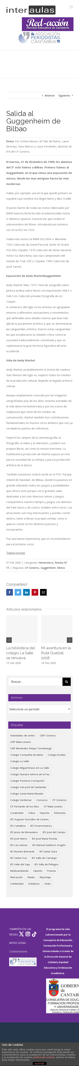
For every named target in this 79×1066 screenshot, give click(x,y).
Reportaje (45, 877)
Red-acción (16, 877)
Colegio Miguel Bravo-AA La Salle (29, 767)
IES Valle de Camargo (44, 858)
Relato (31, 877)
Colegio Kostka (56, 754)
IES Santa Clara (48, 851)
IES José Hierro (18, 838)
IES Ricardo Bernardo (22, 851)
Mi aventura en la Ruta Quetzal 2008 (56, 653)
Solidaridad (16, 883)
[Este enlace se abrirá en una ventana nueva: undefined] (39, 38)
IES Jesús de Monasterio (24, 832)
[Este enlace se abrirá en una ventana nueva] (59, 995)
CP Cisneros (32, 567)
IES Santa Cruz (18, 858)
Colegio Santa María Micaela (26, 793)
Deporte (44, 813)
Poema (51, 870)
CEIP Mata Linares (20, 742)
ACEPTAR (39, 1064)
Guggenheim (48, 567)
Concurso (42, 800)
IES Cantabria (18, 825)
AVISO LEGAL (17, 942)
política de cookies (44, 1057)
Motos (61, 567)
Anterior (50, 95)
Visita (47, 883)
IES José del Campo (54, 832)
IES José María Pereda (44, 838)
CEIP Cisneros (48, 735)
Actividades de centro (22, 735)
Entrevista (59, 813)
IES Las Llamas (19, 845)
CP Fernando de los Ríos (24, 806)
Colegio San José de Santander (28, 787)
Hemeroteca (45, 562)
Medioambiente (19, 870)
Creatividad (16, 813)
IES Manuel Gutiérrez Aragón (49, 845)
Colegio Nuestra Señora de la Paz (30, 774)
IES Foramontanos (41, 825)
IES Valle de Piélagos (46, 864)
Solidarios (34, 883)
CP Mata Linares (53, 806)
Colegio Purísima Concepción (27, 780)
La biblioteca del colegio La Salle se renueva (20, 653)
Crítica (31, 813)
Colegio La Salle (19, 761)
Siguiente (64, 95)
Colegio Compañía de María (26, 754)
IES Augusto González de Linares (29, 819)
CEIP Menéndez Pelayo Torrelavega (30, 748)
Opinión (37, 870)
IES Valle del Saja (20, 864)
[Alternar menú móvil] (71, 7)
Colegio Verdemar (21, 800)
